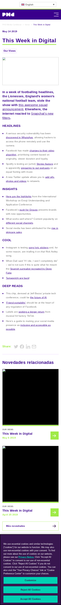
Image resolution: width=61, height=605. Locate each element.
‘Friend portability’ (16, 302)
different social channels (19, 223)
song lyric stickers (38, 247)
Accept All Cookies (30, 599)
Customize (30, 580)
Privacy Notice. (26, 557)
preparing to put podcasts (35, 168)
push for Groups (28, 209)
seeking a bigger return (31, 311)
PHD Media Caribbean (12, 25)
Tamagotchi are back (17, 278)
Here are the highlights (18, 196)
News (27, 25)
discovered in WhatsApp (19, 137)
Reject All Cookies (30, 589)
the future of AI (38, 297)
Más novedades (15, 526)
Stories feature (45, 164)
